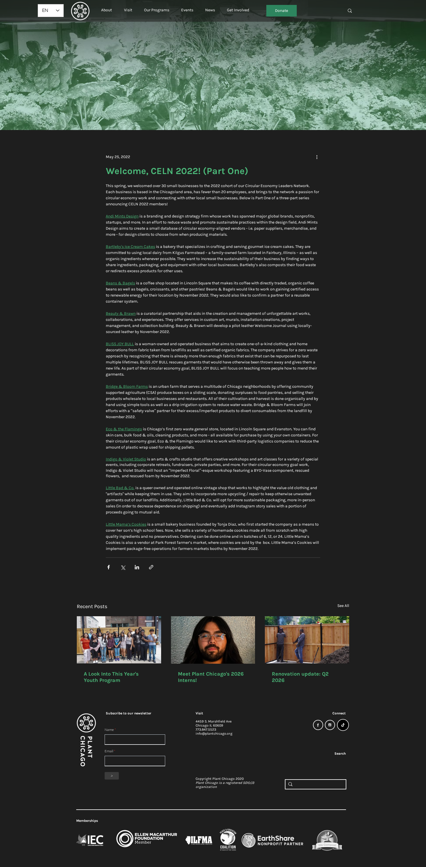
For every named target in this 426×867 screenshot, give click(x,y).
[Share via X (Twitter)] (122, 567)
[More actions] (316, 156)
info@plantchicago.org (214, 733)
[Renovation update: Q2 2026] (307, 639)
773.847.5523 (206, 729)
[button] (106, 7)
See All (343, 605)
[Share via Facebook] (108, 567)
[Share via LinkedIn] (137, 567)
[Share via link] (151, 567)
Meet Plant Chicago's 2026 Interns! (211, 677)
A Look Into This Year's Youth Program (111, 677)
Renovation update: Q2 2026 (300, 677)
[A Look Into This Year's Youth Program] (119, 639)
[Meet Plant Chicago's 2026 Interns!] (213, 640)
